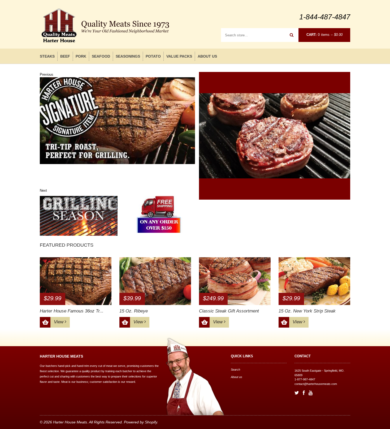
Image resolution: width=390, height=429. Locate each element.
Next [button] (43, 190)
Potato (153, 56)
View (59, 321)
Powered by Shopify (140, 422)
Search (235, 369)
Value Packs (179, 56)
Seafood (101, 56)
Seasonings (128, 56)
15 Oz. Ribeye (133, 311)
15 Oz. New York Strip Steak (307, 311)
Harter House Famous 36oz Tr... (71, 311)
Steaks (47, 56)
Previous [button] (46, 74)
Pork (81, 56)
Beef (65, 56)
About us (207, 56)
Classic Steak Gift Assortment (229, 311)
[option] (117, 120)
